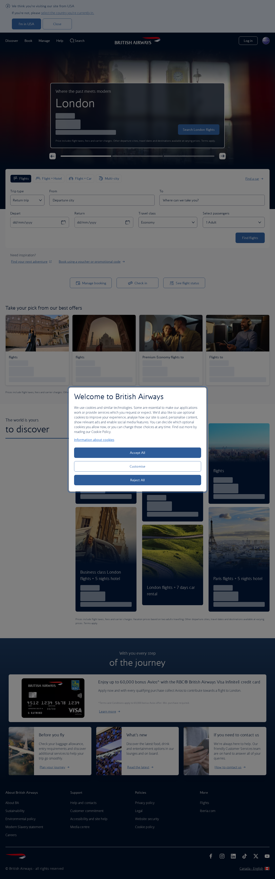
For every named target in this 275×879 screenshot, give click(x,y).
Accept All (137, 453)
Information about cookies (94, 440)
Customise (137, 466)
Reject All (137, 480)
